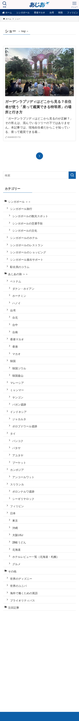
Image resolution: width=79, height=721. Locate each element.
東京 (15, 520)
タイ (13, 433)
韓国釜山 (17, 375)
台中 (15, 325)
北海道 (16, 549)
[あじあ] (39, 4)
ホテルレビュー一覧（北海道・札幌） (35, 557)
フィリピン (17, 506)
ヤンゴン (17, 397)
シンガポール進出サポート (26, 259)
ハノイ (16, 303)
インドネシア (18, 412)
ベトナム (15, 281)
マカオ (16, 354)
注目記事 (13, 607)
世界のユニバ (18, 586)
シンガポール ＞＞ (19, 201)
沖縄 (15, 528)
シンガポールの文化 (24, 230)
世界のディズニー (21, 578)
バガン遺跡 (19, 404)
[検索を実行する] (72, 175)
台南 (15, 332)
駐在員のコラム (19, 267)
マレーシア (17, 383)
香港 (15, 346)
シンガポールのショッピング (28, 252)
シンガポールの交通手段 (27, 223)
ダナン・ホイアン (23, 288)
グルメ (16, 564)
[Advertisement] (39, 655)
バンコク (17, 441)
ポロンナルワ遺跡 (23, 491)
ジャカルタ (19, 419)
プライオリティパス (22, 600)
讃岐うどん (19, 542)
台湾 (13, 310)
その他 (12, 571)
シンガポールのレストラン (26, 245)
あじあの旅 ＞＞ (18, 274)
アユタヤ (17, 455)
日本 (13, 513)
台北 (15, 317)
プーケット (19, 462)
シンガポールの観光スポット (30, 216)
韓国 (13, 361)
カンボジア (17, 470)
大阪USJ (17, 535)
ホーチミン (19, 296)
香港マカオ (17, 339)
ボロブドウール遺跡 (24, 426)
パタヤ (16, 448)
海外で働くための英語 (24, 593)
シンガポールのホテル (24, 238)
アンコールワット (23, 477)
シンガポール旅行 (21, 209)
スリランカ (17, 484)
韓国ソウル (19, 368)
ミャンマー (17, 390)
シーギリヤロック (23, 499)
